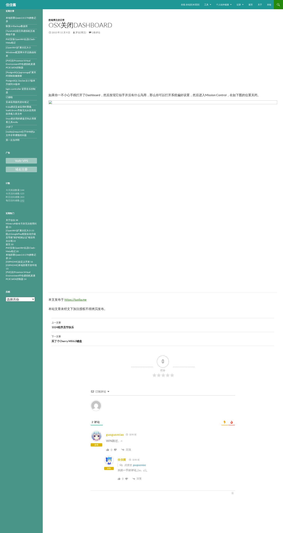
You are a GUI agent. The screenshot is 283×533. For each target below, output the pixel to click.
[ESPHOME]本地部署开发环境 (21, 265)
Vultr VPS (21, 160)
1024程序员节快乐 (63, 325)
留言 (251, 4)
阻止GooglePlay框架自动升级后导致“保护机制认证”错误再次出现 (21, 237)
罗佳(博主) (80, 32)
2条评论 (96, 32)
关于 (260, 4)
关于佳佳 (10, 220)
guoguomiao (139, 465)
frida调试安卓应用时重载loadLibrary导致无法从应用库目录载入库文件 (21, 110)
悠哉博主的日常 (57, 19)
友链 (269, 4)
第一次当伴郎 (13, 139)
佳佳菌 (122, 459)
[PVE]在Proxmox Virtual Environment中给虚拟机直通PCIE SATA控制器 (20, 64)
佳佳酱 (11, 5)
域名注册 (21, 169)
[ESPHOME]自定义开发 (18, 261)
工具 (206, 4)
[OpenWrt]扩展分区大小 (18, 47)
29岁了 (9, 126)
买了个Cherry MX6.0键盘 (67, 339)
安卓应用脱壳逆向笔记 (17, 102)
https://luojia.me (75, 299)
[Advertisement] (163, 66)
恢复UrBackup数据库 (17, 26)
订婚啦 (9, 97)
